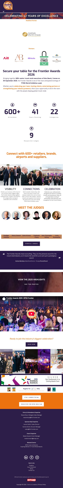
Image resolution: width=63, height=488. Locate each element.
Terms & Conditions (32, 484)
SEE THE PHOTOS (31, 284)
